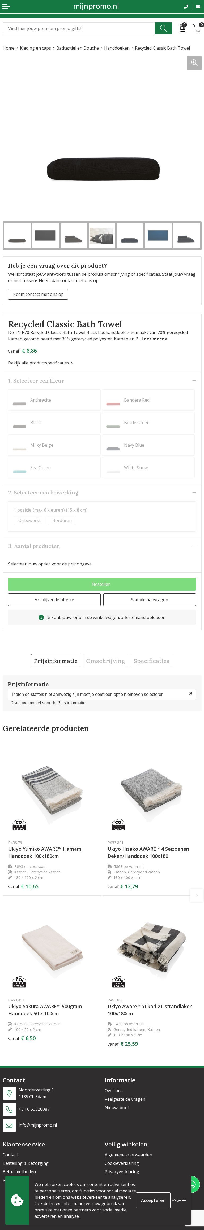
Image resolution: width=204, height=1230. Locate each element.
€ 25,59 (123, 1043)
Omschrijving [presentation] (105, 661)
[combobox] (79, 28)
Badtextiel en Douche (77, 48)
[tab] (55, 660)
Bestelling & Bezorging (26, 1163)
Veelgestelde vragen (125, 1099)
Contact (10, 1155)
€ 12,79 (123, 886)
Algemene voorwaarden (128, 1155)
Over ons (114, 1090)
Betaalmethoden (19, 1172)
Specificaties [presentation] (151, 661)
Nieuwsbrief (117, 1107)
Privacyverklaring (122, 1172)
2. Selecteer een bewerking (43, 492)
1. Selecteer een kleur (36, 380)
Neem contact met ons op (38, 294)
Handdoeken (117, 48)
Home (9, 48)
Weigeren (179, 1200)
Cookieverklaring (122, 1163)
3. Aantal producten (34, 546)
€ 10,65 (23, 886)
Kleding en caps (35, 48)
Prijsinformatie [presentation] (56, 661)
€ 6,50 (22, 1038)
